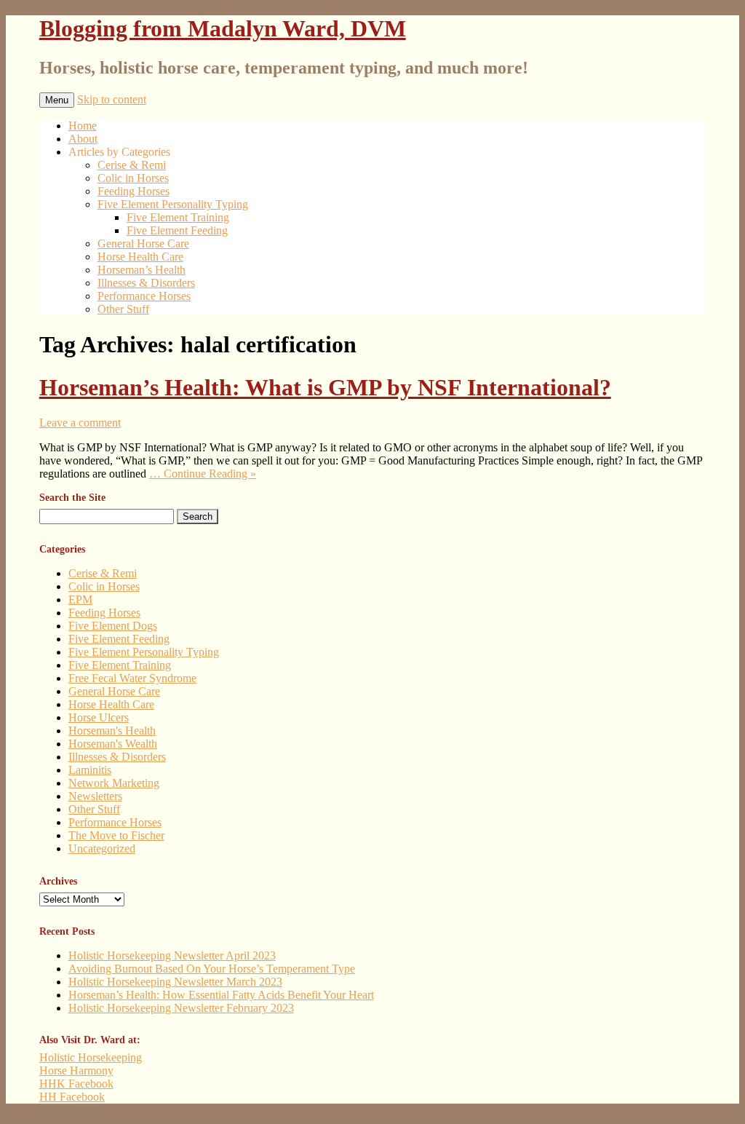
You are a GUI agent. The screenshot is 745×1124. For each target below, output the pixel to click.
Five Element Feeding (177, 230)
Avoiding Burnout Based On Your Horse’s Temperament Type (211, 968)
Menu (56, 100)
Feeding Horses (133, 191)
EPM (80, 599)
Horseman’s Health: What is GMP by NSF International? (325, 387)
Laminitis (89, 770)
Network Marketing (113, 783)
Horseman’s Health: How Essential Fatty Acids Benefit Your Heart (221, 995)
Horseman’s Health (141, 270)
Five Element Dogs (112, 626)
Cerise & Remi (131, 165)
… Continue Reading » (202, 473)
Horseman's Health (112, 730)
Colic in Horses (133, 178)
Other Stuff (123, 309)
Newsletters (95, 796)
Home (82, 125)
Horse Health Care (140, 256)
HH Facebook (72, 1097)
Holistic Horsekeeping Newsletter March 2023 (175, 981)
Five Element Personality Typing (172, 204)
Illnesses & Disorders (146, 283)
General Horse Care (143, 243)
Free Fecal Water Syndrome (132, 678)
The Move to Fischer (116, 835)
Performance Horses (144, 296)
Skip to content (111, 99)
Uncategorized (101, 848)
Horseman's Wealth (112, 743)
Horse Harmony (76, 1070)
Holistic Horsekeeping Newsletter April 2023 (172, 955)
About (82, 138)
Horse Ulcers (98, 717)
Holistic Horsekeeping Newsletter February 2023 (181, 1008)
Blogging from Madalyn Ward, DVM (222, 28)
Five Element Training (178, 217)
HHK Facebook (76, 1083)
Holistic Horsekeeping (90, 1057)
